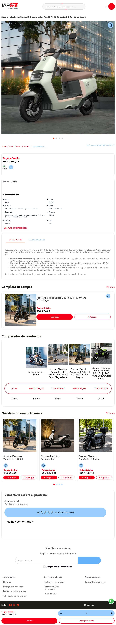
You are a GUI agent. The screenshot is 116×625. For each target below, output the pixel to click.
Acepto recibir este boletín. (60, 566)
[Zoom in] (110, 25)
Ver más (110, 286)
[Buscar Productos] (81, 6)
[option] (58, 77)
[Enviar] (89, 560)
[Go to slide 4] (62, 138)
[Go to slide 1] (53, 138)
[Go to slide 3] (59, 138)
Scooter (26, 146)
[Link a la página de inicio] (4, 146)
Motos (11, 146)
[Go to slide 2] (56, 138)
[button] (8, 611)
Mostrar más (15, 227)
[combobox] (63, 6)
